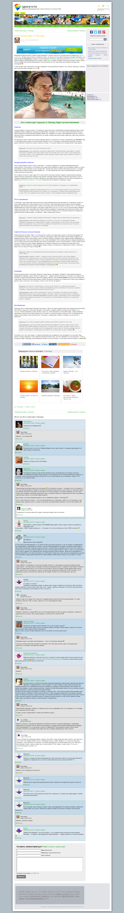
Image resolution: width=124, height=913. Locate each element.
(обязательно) (46, 850)
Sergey (22, 720)
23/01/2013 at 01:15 (29, 779)
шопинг (46, 898)
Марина (26, 679)
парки (71, 894)
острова (66, 894)
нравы (28, 406)
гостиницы (30, 894)
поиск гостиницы (33, 225)
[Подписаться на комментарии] (108, 6)
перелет (77, 894)
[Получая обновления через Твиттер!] (95, 33)
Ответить (26, 428)
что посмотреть (34, 898)
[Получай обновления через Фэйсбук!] (91, 33)
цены (21, 898)
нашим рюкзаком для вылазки (34, 289)
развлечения (35, 896)
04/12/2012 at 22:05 (29, 445)
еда (35, 894)
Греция (53, 26)
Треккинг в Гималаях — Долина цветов (98, 55)
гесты (24, 894)
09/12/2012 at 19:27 (29, 623)
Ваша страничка (45, 855)
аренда (63, 891)
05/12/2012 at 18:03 (29, 470)
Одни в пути (29, 6)
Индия (30, 26)
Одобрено (80, 26)
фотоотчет (68, 896)
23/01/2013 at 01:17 (29, 791)
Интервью (65, 26)
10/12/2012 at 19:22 (29, 655)
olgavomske (27, 468)
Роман (25, 828)
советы (32, 406)
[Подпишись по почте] (103, 6)
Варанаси (28, 891)
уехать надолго (23, 253)
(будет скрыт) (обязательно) (50, 852)
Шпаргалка (73, 26)
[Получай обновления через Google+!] (104, 33)
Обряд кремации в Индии (94, 58)
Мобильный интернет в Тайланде (24, 30)
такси (51, 896)
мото (53, 894)
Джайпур (50, 891)
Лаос (40, 26)
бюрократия (70, 892)
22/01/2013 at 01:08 (29, 755)
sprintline (26, 457)
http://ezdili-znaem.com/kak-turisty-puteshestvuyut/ (48, 659)
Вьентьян (35, 891)
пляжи (20, 896)
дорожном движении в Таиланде (32, 180)
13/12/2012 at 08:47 (29, 680)
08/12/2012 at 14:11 (29, 581)
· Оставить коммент (39, 423)
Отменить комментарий (56, 847)
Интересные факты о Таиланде (76, 30)
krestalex (26, 444)
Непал (36, 26)
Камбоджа (46, 26)
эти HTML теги (35, 873)
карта (50, 894)
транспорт (58, 896)
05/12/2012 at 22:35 (29, 522)
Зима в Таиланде (29, 621)
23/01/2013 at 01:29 (29, 804)
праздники (26, 896)
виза (20, 894)
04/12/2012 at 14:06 (29, 423)
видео (77, 892)
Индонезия (24, 26)
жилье (39, 894)
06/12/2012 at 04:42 (29, 537)
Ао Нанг (21, 892)
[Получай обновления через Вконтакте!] (100, 33)
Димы (49, 60)
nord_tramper (27, 421)
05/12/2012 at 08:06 (29, 458)
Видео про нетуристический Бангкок (97, 51)
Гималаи (44, 891)
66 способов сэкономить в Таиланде (97, 53)
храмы (77, 896)
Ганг (40, 891)
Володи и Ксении (74, 58)
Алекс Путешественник (30, 653)
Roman (26, 520)
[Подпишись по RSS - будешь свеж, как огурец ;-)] (98, 6)
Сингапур (58, 26)
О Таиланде (48, 351)
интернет (44, 894)
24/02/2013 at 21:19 (29, 830)
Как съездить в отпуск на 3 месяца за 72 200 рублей (98, 48)
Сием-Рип (57, 891)
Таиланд (17, 26)
